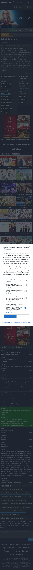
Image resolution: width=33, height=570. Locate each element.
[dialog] (16, 285)
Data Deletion (6, 322)
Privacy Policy (27, 322)
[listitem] (16, 280)
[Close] (29, 247)
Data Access (16, 322)
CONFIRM (10, 316)
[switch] (25, 285)
